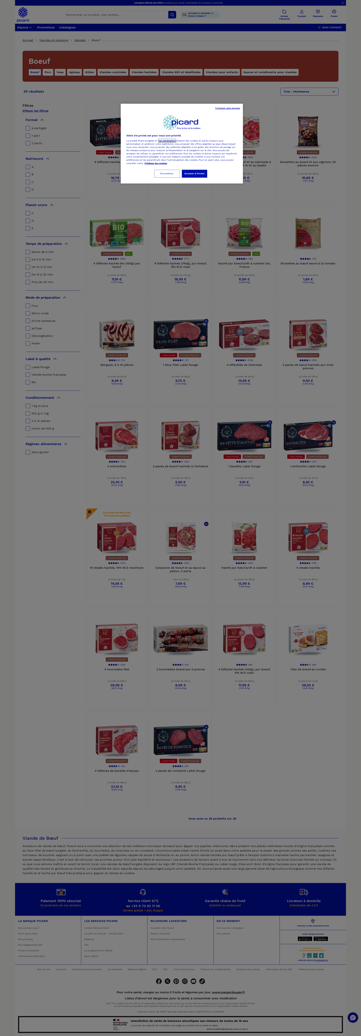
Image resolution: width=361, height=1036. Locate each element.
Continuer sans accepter (227, 108)
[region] (182, 143)
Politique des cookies (156, 163)
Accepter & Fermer (194, 173)
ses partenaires (167, 140)
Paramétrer (167, 173)
